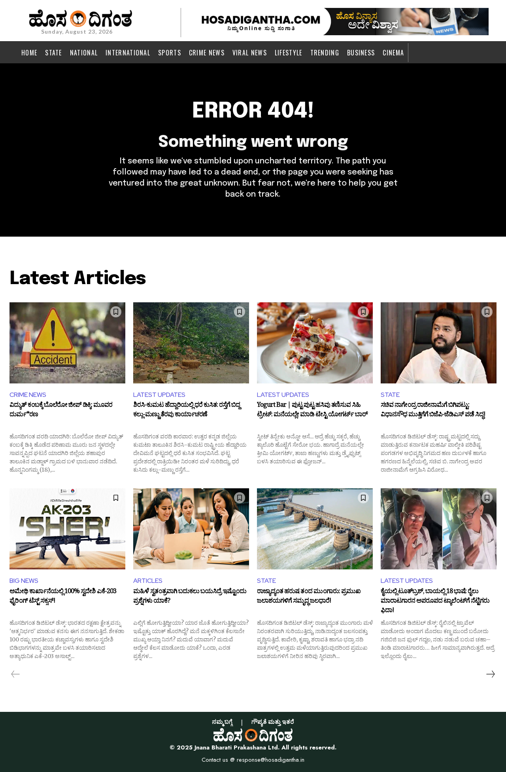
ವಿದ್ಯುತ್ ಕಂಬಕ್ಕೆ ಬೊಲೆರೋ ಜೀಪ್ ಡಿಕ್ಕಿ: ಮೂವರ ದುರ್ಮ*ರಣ (60, 410)
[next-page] (490, 674)
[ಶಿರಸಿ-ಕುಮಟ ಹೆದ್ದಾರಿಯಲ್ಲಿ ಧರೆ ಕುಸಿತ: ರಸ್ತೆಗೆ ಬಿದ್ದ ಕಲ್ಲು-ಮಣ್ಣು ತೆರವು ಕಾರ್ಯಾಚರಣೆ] (191, 342)
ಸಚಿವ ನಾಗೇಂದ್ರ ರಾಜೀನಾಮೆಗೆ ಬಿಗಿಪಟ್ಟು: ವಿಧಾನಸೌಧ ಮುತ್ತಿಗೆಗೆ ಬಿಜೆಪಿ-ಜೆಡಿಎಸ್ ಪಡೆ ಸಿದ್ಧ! (433, 410)
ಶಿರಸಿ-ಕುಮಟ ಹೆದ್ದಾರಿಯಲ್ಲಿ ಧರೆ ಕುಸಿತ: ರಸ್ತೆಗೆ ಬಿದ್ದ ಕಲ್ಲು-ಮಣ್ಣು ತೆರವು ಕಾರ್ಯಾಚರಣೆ (186, 410)
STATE (390, 395)
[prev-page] (15, 674)
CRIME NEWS (27, 395)
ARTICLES (147, 581)
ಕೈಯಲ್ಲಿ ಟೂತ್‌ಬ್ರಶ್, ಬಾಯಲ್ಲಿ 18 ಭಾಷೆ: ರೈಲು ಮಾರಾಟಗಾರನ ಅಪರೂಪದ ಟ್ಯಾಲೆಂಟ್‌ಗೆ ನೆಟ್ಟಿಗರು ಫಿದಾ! (435, 601)
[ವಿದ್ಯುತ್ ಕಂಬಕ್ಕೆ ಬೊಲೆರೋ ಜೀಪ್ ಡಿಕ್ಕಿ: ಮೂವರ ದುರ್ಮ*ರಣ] (67, 342)
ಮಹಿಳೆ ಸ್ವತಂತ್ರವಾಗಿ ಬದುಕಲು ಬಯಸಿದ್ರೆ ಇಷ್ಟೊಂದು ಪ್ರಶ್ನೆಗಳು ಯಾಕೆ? (189, 597)
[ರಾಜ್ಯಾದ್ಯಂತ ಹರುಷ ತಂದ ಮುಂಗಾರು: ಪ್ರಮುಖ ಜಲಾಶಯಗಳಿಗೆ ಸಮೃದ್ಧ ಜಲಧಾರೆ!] (315, 528)
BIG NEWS (23, 581)
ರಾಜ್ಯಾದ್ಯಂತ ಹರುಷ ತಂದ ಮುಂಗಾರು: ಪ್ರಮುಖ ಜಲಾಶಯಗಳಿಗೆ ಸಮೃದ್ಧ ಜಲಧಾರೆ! (309, 597)
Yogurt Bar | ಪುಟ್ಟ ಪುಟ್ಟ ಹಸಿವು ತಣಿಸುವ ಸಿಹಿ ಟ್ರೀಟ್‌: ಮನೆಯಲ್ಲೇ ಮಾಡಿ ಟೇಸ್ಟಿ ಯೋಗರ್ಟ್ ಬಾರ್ (312, 410)
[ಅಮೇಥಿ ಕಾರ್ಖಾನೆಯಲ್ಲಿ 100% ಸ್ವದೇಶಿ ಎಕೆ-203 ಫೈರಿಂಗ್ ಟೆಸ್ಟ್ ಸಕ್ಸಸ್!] (67, 528)
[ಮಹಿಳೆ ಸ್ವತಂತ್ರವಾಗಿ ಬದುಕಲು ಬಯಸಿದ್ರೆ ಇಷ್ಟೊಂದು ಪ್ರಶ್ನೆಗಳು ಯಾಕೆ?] (191, 528)
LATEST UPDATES (159, 395)
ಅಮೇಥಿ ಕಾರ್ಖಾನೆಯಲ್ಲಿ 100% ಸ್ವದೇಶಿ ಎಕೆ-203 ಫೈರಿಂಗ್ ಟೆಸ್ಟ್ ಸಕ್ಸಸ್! (62, 597)
